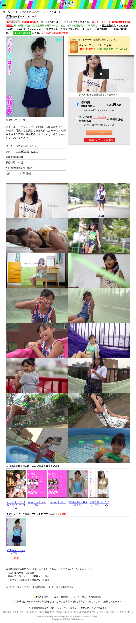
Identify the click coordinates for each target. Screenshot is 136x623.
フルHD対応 (19, 11)
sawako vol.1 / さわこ (37, 503)
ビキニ (34, 151)
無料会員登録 (95, 596)
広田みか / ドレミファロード (16, 551)
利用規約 (85, 607)
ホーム (6, 11)
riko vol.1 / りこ (58, 502)
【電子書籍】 (101, 29)
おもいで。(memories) (28, 29)
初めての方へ (43, 596)
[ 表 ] (15, 120)
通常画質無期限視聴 (88, 104)
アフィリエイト (99, 607)
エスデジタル (51, 29)
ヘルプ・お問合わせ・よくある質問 (69, 596)
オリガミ (86, 29)
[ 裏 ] (23, 120)
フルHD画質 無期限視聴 (92, 118)
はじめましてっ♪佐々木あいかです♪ (16, 504)
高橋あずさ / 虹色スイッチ (78, 503)
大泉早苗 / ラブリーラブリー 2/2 (99, 503)
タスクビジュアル (70, 29)
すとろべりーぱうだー (28, 146)
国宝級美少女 (109, 25)
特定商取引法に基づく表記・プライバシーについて (54, 607)
